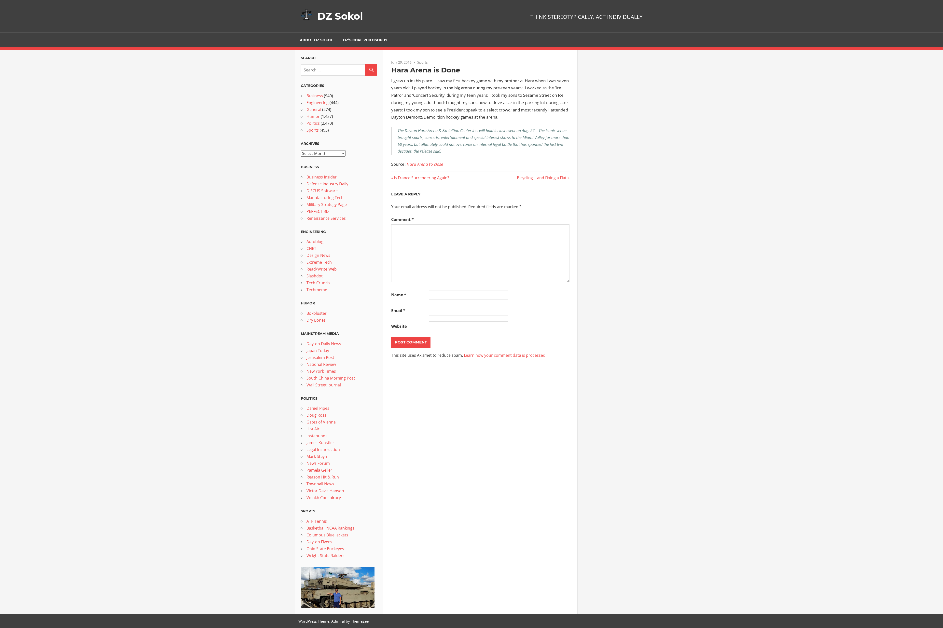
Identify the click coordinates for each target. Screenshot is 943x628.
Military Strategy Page (326, 204)
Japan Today (317, 350)
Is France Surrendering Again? (421, 177)
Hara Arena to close (425, 164)
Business (314, 95)
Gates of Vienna (321, 422)
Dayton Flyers (319, 542)
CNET (311, 248)
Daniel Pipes (317, 408)
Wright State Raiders (325, 555)
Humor (313, 116)
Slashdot (314, 276)
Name (398, 295)
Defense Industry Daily (327, 184)
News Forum (318, 463)
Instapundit (317, 435)
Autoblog (314, 241)
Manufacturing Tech (325, 197)
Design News (318, 255)
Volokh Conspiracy (323, 497)
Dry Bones (316, 320)
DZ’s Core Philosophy (365, 40)
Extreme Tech (319, 262)
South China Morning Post (330, 378)
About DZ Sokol (316, 40)
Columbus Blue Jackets (327, 535)
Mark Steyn (316, 456)
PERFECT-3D (317, 211)
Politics (313, 123)
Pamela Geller (319, 470)
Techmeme (316, 289)
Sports (422, 62)
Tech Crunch (318, 283)
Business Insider (321, 177)
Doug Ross (316, 415)
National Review (321, 364)
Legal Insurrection (323, 449)
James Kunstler (320, 442)
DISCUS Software (322, 190)
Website (399, 326)
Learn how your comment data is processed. (505, 355)
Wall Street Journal (323, 385)
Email (398, 310)
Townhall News (320, 484)
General (313, 109)
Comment (402, 219)
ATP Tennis (316, 521)
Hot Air (312, 429)
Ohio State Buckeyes (325, 548)
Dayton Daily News (323, 343)
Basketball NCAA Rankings (330, 528)
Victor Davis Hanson (325, 490)
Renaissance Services (326, 218)
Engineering (317, 102)
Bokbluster (316, 313)
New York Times (321, 371)
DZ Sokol (340, 16)
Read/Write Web (321, 269)
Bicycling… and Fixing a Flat (542, 177)
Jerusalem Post (320, 357)
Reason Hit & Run (322, 477)
